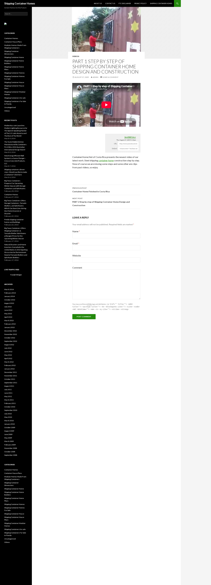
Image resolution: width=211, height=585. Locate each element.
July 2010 (8, 414)
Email (75, 243)
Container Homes (11, 38)
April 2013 (8, 317)
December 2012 (10, 331)
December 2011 (10, 372)
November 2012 (10, 334)
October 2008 (9, 452)
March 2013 (9, 320)
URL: (115, 144)
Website (76, 255)
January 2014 (9, 296)
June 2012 (8, 351)
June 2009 (8, 434)
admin (95, 77)
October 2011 (9, 379)
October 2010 (9, 407)
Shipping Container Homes (19, 3)
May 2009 (8, 438)
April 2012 (8, 358)
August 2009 (9, 431)
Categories (9, 33)
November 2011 (10, 376)
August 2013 (9, 303)
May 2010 (8, 417)
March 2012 (9, 362)
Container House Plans (13, 42)
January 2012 (9, 369)
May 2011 (8, 396)
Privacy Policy (140, 3)
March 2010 (9, 420)
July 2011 (8, 389)
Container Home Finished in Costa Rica (91, 190)
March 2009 (9, 441)
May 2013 (8, 313)
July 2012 (8, 348)
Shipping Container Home (14, 57)
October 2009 (9, 427)
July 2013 (8, 307)
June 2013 (8, 310)
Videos (75, 56)
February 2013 (10, 324)
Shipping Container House (14, 82)
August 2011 (9, 386)
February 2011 (10, 403)
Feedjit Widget (16, 275)
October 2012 (9, 338)
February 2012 (10, 365)
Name (76, 231)
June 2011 (8, 393)
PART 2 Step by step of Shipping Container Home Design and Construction (101, 202)
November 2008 (10, 448)
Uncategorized (10, 107)
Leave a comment (110, 77)
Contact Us (110, 3)
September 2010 (10, 410)
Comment (77, 267)
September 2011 (10, 383)
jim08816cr (130, 137)
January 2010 (9, 424)
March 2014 (9, 289)
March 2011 (9, 400)
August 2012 (9, 345)
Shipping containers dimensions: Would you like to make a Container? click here (15, 172)
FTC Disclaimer (125, 3)
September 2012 (10, 341)
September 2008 (10, 455)
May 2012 (8, 355)
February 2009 (10, 445)
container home (106, 160)
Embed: (114, 148)
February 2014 (10, 293)
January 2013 (9, 327)
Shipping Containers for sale (15, 98)
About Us (98, 3)
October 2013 (9, 300)
